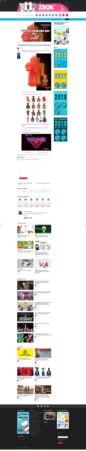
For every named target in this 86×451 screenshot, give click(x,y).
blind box (37, 412)
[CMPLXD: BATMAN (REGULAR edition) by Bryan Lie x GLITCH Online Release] (25, 371)
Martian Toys (33, 424)
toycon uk (39, 431)
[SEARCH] (61, 19)
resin (32, 428)
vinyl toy (32, 435)
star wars (32, 431)
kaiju (28, 154)
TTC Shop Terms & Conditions (21, 438)
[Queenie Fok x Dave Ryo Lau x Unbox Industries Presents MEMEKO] (25, 285)
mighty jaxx (37, 424)
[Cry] (36, 241)
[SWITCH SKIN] (60, 19)
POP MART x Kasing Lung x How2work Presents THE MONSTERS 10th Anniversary (42, 253)
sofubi (37, 154)
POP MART (35, 427)
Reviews (42, 19)
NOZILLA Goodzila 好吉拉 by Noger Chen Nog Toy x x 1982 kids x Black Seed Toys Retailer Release (42, 396)
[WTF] (21, 241)
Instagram (37, 132)
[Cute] (36, 225)
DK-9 (26, 154)
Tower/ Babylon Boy (44, 154)
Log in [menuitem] (3, 0)
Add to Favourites (43, 152)
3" (31, 412)
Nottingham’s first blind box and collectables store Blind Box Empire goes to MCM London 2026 (43, 304)
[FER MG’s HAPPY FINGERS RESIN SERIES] (1, 225)
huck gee (38, 420)
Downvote (43, 191)
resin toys (35, 428)
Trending (36, 368)
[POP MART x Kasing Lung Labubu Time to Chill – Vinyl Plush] (43, 353)
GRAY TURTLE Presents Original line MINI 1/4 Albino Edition (42, 313)
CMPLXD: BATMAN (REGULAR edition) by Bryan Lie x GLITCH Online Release (24, 378)
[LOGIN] (63, 19)
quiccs (40, 427)
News (24, 19)
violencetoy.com (45, 127)
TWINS (19, 155)
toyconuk (32, 432)
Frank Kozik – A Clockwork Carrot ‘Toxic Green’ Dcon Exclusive (25, 251)
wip (35, 435)
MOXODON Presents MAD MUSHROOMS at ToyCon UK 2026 (43, 334)
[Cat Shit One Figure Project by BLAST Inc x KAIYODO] (25, 389)
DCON (23, 154)
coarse (32, 413)
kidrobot (37, 423)
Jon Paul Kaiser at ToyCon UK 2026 (42, 324)
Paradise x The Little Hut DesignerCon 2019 (23, 236)
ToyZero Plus (37, 432)
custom (36, 413)
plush (32, 427)
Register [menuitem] (5, 0)
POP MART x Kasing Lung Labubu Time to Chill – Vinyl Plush (42, 359)
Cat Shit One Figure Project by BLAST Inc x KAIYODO (24, 395)
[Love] (38, 349)
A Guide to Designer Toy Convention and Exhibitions (24, 359)
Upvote (25, 191)
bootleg (41, 412)
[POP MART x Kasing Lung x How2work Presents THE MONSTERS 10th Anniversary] (43, 245)
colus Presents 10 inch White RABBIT (24, 271)
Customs (27, 19)
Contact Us (23, 12)
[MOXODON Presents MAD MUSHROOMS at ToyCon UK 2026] (25, 338)
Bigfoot (19, 154)
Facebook (32, 132)
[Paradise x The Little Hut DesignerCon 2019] (25, 229)
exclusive (39, 417)
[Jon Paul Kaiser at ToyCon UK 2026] (25, 327)
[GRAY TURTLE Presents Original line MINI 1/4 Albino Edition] (25, 316)
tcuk (35, 431)
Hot (18, 349)
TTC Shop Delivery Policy (20, 439)
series (38, 428)
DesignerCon (20, 249)
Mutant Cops (33, 154)
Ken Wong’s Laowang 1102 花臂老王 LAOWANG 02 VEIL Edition (43, 377)
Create (67, 19)
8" (33, 412)
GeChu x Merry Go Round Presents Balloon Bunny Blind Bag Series (42, 271)
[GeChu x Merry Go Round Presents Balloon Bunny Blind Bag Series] (43, 263)
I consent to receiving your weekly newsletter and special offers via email (62, 440)
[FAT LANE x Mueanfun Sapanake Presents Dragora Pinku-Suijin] (25, 295)
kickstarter (32, 423)
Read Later (29, 152)
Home (21, 19)
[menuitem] (1, 0)
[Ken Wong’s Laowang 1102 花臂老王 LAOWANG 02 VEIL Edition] (43, 371)
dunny (32, 417)
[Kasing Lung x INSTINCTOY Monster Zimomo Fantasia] (43, 229)
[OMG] (18, 241)
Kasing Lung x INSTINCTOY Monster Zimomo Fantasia (41, 236)
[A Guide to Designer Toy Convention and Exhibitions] (25, 353)
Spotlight (38, 19)
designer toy (32, 416)
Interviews (32, 19)
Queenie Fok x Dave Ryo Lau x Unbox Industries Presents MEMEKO (42, 282)
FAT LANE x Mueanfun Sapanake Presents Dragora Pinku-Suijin (43, 292)
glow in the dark (33, 420)
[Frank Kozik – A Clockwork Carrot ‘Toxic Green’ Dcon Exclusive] (25, 245)
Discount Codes (19, 12)
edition (35, 417)
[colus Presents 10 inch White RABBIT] (25, 263)
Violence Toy (24, 50)
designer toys (37, 416)
